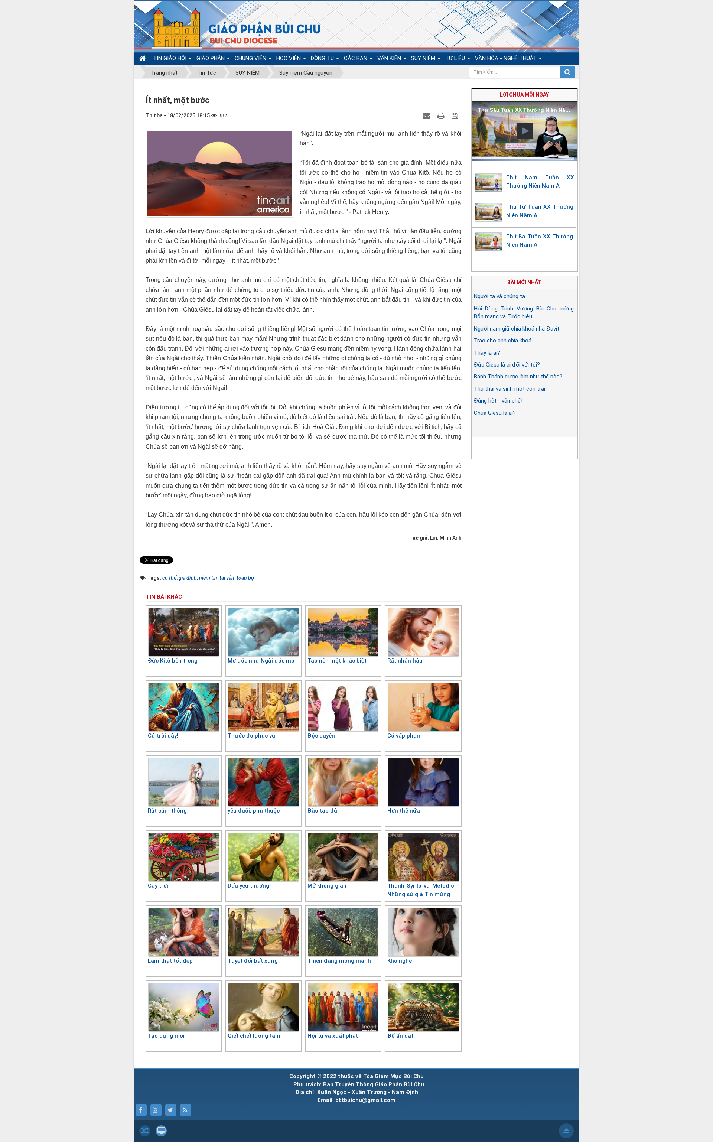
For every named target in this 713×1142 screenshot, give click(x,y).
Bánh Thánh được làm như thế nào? (518, 376)
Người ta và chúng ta (499, 296)
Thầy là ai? (487, 352)
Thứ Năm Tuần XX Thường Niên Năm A (540, 181)
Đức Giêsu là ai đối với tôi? (507, 364)
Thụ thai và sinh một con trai (509, 388)
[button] (525, 131)
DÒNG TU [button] (323, 58)
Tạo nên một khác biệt (337, 660)
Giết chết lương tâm (254, 1035)
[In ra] (441, 115)
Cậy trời (158, 885)
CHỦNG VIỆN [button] (251, 58)
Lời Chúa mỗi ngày (524, 95)
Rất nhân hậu (405, 660)
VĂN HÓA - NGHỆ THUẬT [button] (506, 58)
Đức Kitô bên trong (173, 660)
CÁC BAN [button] (356, 58)
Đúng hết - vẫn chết (498, 400)
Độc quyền (321, 735)
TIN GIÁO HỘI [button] (170, 58)
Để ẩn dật (400, 1035)
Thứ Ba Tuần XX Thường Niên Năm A (539, 240)
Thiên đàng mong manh (339, 960)
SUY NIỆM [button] (424, 58)
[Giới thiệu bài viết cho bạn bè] (427, 115)
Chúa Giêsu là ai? (495, 413)
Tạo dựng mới (166, 1035)
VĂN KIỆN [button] (390, 58)
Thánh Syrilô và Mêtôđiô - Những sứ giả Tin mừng (422, 890)
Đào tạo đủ (322, 810)
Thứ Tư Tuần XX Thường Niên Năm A (539, 211)
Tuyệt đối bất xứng (253, 960)
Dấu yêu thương (248, 885)
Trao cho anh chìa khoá (502, 340)
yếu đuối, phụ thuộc (254, 810)
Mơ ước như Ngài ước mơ (261, 660)
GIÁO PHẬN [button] (211, 58)
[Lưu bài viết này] (456, 115)
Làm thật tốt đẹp (170, 960)
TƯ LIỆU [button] (455, 58)
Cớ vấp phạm (404, 735)
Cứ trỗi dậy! (163, 735)
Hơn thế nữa (403, 810)
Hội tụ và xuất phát (332, 1035)
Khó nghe (399, 960)
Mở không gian (326, 885)
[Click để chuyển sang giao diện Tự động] (144, 1130)
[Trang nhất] (143, 58)
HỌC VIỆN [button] (289, 58)
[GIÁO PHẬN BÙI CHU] (231, 28)
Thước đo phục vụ (251, 735)
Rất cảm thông (167, 810)
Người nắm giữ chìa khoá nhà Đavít (516, 328)
